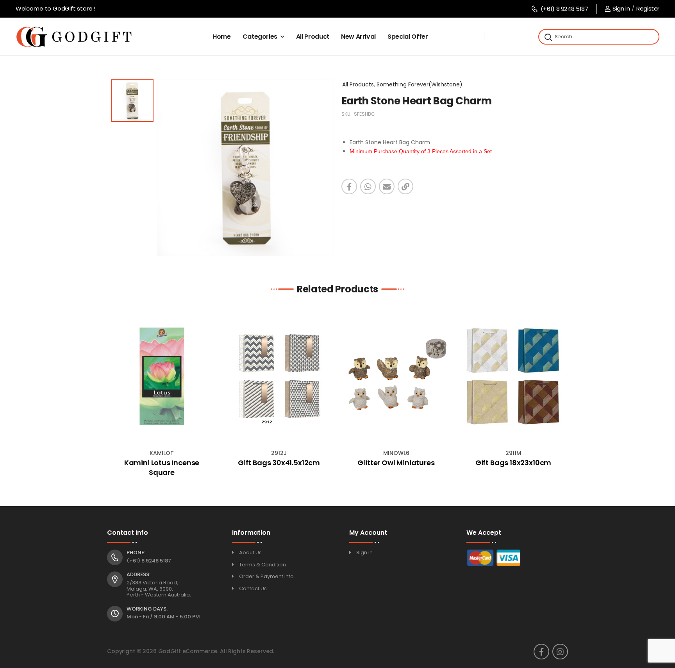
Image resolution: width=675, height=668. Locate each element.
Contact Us (253, 588)
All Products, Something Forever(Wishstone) (402, 84)
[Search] (547, 37)
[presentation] (113, 395)
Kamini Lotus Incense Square (161, 467)
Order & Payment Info (266, 576)
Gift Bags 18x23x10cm (513, 462)
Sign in (621, 8)
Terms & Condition (262, 564)
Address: (138, 574)
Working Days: (147, 609)
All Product (312, 36)
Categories (260, 36)
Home (221, 36)
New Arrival (358, 36)
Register (647, 8)
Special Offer (408, 36)
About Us (250, 552)
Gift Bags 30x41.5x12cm (279, 462)
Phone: (136, 553)
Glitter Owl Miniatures (395, 462)
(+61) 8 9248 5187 (564, 8)
